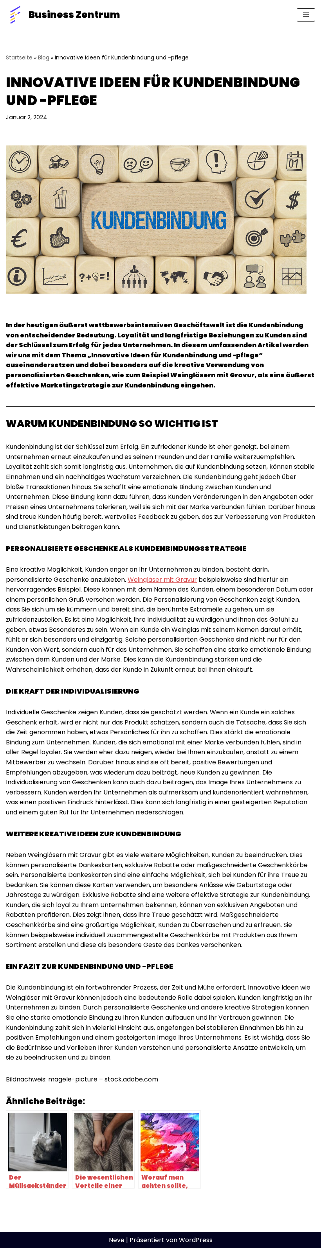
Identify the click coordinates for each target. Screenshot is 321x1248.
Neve (116, 1239)
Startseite (19, 57)
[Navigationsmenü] (306, 15)
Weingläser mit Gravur (162, 579)
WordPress (196, 1239)
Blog (43, 57)
